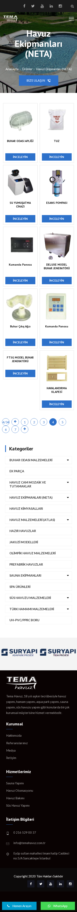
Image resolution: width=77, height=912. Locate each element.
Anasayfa (12, 69)
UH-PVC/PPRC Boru (24, 620)
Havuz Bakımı (15, 798)
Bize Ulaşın (36, 80)
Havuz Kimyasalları (26, 508)
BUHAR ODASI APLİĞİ (20, 141)
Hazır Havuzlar (22, 531)
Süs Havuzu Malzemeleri (30, 598)
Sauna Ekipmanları (25, 575)
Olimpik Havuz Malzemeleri (32, 553)
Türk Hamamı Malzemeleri (31, 609)
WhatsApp (60, 906)
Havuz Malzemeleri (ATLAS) (32, 520)
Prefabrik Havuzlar (26, 564)
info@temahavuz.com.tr (29, 843)
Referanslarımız (17, 743)
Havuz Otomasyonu (19, 790)
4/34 (5, 422)
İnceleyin (20, 157)
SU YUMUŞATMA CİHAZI (20, 204)
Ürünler (27, 69)
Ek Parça (16, 471)
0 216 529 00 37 (24, 832)
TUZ (57, 141)
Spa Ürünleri (19, 586)
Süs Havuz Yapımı (18, 805)
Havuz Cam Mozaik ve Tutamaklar (27, 484)
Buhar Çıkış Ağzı (20, 326)
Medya (11, 750)
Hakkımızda (14, 735)
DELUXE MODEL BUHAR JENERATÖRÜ (57, 266)
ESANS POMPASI (56, 203)
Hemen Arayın (21, 906)
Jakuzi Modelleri (23, 542)
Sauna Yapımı (15, 783)
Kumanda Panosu (20, 264)
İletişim (11, 758)
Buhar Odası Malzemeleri (30, 460)
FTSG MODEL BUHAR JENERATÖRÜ (20, 359)
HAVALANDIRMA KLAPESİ (57, 390)
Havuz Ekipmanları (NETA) (54, 69)
